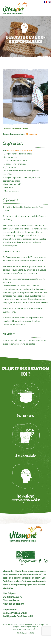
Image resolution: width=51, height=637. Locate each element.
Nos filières (9, 594)
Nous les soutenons (13, 604)
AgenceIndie (29, 633)
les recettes (25, 415)
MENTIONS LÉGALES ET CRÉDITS (25, 630)
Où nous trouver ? (12, 597)
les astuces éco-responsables (26, 497)
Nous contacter (11, 600)
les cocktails (25, 455)
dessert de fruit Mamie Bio (19, 150)
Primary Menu (45, 8)
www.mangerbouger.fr (29, 627)
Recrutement (10, 610)
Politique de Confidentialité (18, 616)
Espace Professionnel (15, 613)
